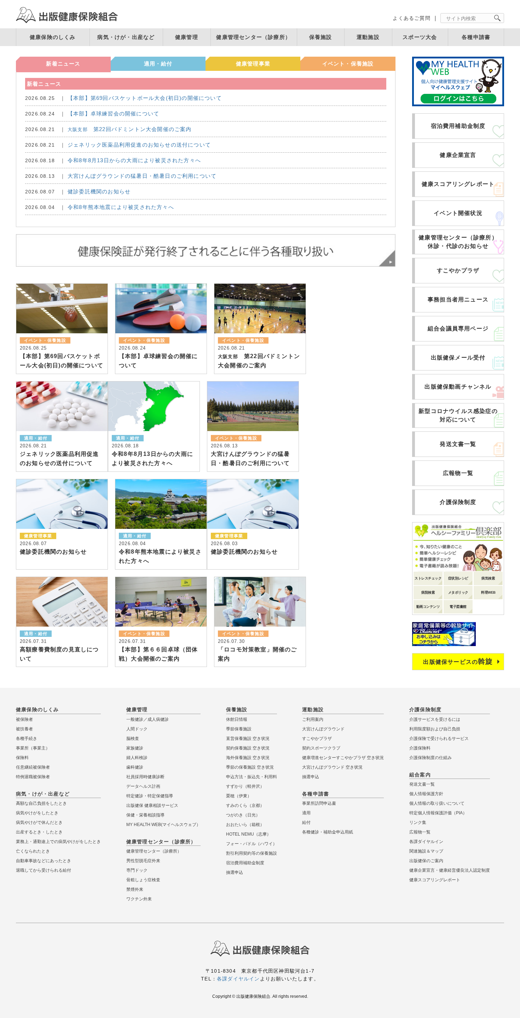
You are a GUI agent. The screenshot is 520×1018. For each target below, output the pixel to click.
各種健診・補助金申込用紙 (327, 832)
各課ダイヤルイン (426, 841)
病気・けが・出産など (126, 37)
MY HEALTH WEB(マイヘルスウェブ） (163, 824)
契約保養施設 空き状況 (248, 748)
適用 (306, 812)
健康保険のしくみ (53, 37)
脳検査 (132, 738)
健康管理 (186, 37)
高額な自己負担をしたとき (41, 803)
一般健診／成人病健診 (147, 719)
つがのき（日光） (243, 815)
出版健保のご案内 (426, 860)
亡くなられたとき (33, 851)
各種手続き (26, 738)
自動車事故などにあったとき (43, 860)
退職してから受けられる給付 (43, 870)
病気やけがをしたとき (37, 812)
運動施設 (368, 37)
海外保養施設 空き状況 (248, 757)
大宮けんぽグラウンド (323, 728)
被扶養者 (24, 728)
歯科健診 (134, 767)
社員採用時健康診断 (145, 776)
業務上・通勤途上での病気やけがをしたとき (58, 841)
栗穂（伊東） (239, 795)
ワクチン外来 (139, 899)
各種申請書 (476, 37)
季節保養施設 (239, 728)
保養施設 (320, 37)
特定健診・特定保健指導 (149, 795)
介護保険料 (420, 748)
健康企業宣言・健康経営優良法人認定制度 (449, 870)
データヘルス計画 (143, 786)
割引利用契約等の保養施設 (251, 853)
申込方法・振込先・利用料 (251, 776)
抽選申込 (234, 872)
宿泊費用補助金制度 (458, 126)
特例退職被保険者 (33, 776)
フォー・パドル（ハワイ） (251, 843)
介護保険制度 (458, 502)
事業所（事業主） (33, 748)
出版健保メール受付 (458, 358)
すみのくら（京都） (245, 805)
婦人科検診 (137, 757)
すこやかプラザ (458, 270)
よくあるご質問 (411, 18)
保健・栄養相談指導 (145, 815)
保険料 (22, 757)
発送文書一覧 (458, 444)
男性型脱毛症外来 (143, 860)
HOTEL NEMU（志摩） (248, 834)
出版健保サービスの (458, 661)
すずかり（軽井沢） (245, 786)
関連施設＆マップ (426, 851)
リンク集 (417, 822)
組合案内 (420, 774)
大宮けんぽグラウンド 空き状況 (332, 767)
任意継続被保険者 (33, 767)
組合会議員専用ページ (458, 329)
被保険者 (24, 719)
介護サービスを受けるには (434, 719)
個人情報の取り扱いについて (436, 803)
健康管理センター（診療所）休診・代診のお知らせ (458, 241)
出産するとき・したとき (39, 832)
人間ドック (137, 728)
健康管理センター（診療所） (253, 37)
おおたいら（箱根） (245, 824)
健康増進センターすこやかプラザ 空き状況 (343, 757)
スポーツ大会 (420, 37)
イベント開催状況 (458, 213)
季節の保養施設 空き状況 (250, 767)
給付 (306, 822)
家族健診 (134, 748)
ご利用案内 (312, 719)
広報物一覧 (458, 473)
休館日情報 (236, 719)
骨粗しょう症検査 (143, 879)
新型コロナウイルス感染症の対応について (458, 415)
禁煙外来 (134, 889)
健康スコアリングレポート (458, 184)
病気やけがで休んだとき (39, 822)
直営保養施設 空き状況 (248, 738)
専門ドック (137, 870)
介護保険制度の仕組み (430, 757)
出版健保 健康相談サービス (152, 805)
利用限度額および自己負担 (434, 728)
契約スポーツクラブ (321, 748)
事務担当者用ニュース (458, 299)
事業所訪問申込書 (319, 803)
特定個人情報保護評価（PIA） (438, 812)
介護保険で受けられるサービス (439, 738)
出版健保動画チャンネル (457, 387)
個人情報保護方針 (426, 793)
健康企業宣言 (458, 155)
